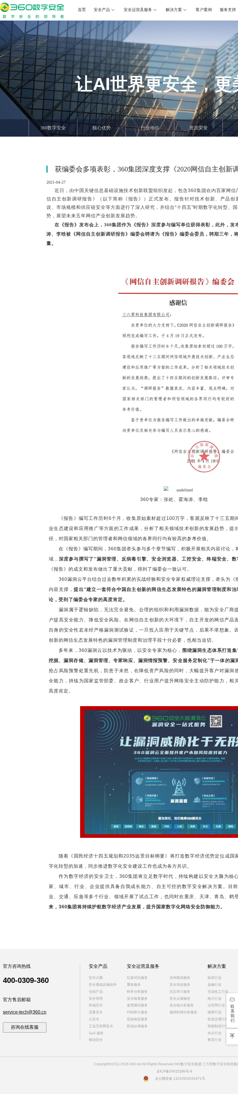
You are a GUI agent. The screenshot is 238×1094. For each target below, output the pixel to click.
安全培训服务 (180, 985)
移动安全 (96, 1040)
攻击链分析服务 (182, 1005)
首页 (82, 10)
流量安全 (96, 1012)
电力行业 (214, 999)
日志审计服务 (180, 992)
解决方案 (174, 10)
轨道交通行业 (218, 1019)
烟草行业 (214, 1012)
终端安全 (96, 1005)
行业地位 (150, 127)
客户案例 (204, 10)
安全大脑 (96, 978)
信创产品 (96, 992)
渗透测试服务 (137, 1005)
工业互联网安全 (101, 1026)
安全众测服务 (180, 999)
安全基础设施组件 (103, 985)
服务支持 (228, 10)
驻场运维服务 (137, 1026)
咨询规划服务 (180, 978)
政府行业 (214, 978)
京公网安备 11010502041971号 (180, 1079)
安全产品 (102, 10)
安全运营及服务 (138, 10)
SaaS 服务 (96, 1033)
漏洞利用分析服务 (183, 1012)
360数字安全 (53, 127)
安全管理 (96, 999)
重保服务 (134, 985)
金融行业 (214, 985)
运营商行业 (216, 1005)
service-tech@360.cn (24, 1012)
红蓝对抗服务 (137, 978)
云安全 (94, 1019)
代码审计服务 (137, 1012)
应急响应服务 (137, 1019)
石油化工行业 (218, 992)
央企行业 (214, 1033)
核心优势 (101, 127)
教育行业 (214, 1040)
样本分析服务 (137, 992)
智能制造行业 (218, 1026)
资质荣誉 (198, 127)
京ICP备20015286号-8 (174, 1071)
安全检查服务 (137, 999)
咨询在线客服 (25, 1027)
